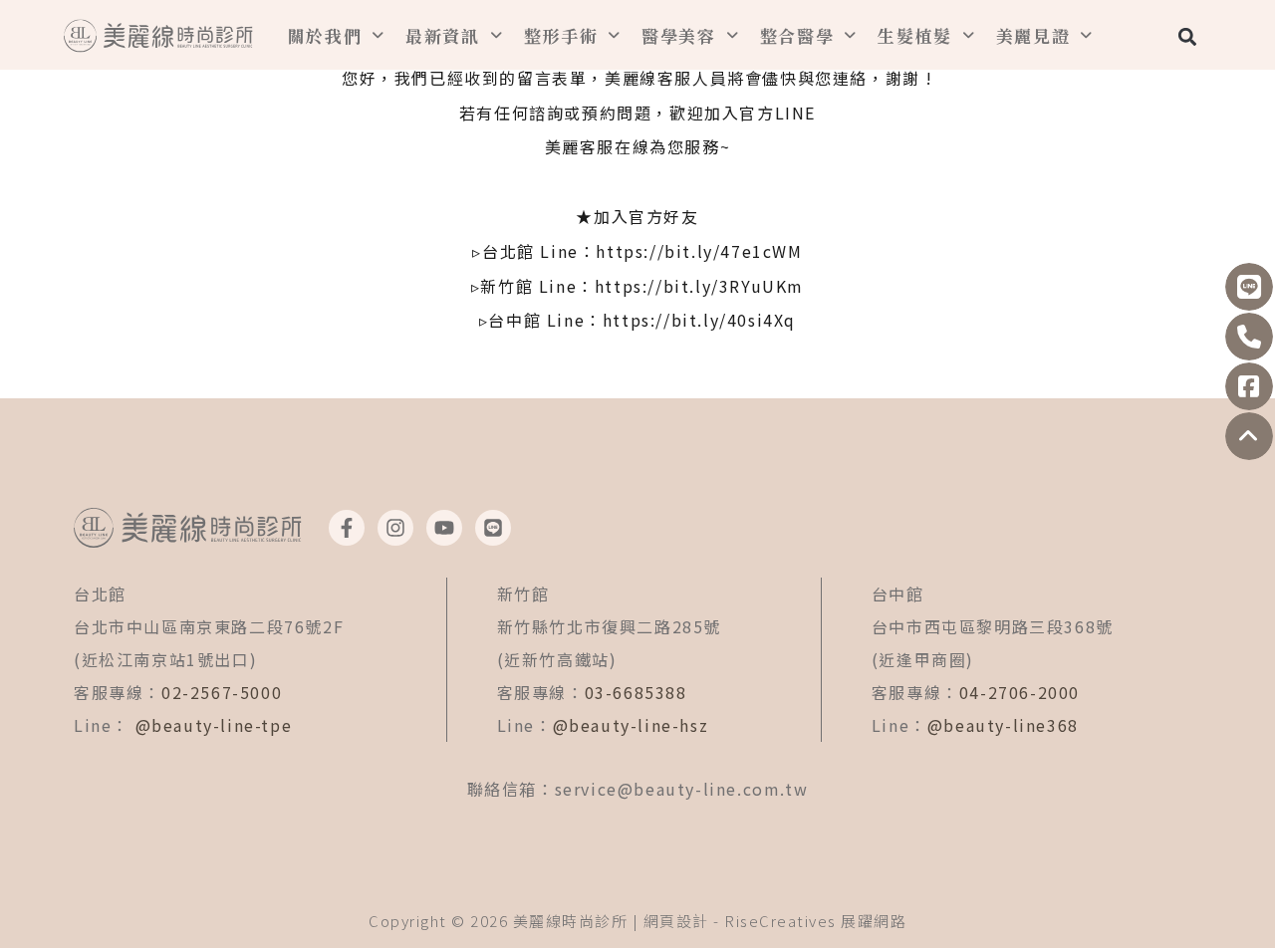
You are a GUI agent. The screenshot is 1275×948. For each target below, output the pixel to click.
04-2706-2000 (1019, 692)
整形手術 (561, 35)
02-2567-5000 (221, 692)
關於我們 (325, 35)
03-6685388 (636, 692)
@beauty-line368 (1003, 725)
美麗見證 (1033, 35)
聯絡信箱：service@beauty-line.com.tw (638, 789)
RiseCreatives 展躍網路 (815, 920)
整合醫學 (797, 35)
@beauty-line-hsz (631, 725)
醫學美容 (678, 35)
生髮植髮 (915, 35)
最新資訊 (442, 35)
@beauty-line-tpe (214, 725)
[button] (1186, 36)
